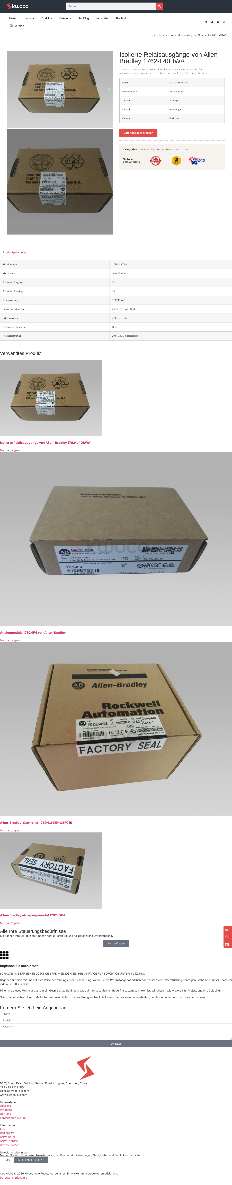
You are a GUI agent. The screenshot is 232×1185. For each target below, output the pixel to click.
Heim (12, 18)
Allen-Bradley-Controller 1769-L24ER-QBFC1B (36, 823)
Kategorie (65, 18)
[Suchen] (159, 6)
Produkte (46, 18)
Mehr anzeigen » (10, 450)
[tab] (14, 252)
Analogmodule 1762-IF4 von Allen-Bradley (33, 633)
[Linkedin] (206, 22)
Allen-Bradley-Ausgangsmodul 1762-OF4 (32, 915)
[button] (10, 89)
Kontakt (121, 18)
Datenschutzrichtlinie (13, 1177)
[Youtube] (217, 22)
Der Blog (83, 18)
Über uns (28, 18)
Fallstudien (102, 18)
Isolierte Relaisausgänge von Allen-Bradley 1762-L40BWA (45, 443)
